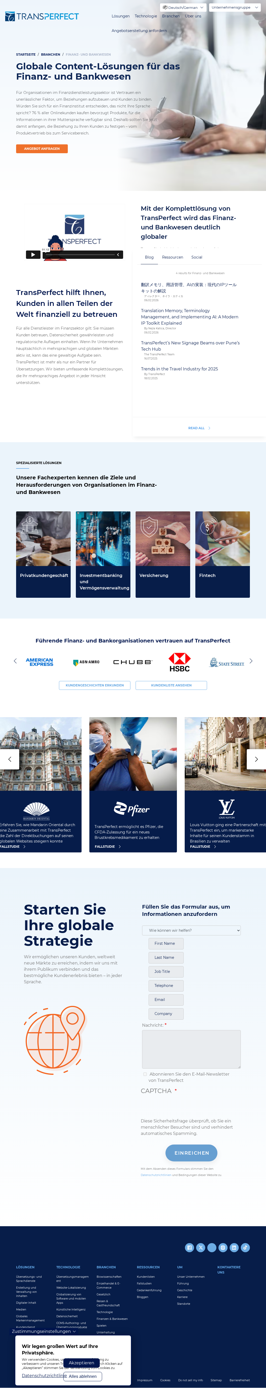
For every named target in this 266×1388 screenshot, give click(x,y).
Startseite (26, 54)
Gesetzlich (103, 1294)
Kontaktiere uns (229, 1269)
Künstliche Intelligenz (70, 1309)
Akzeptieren (81, 1362)
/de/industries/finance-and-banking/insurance (160, 517)
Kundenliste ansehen (171, 685)
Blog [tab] (149, 257)
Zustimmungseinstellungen (41, 1331)
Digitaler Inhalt (26, 1303)
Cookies (165, 1380)
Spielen (102, 1325)
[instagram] (223, 1247)
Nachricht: (152, 1025)
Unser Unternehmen (191, 1276)
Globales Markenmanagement (30, 1318)
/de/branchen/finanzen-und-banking (220, 517)
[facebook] (189, 1247)
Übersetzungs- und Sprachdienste (29, 1279)
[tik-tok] (245, 1247)
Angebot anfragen (42, 149)
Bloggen (142, 1297)
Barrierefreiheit (240, 1380)
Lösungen (121, 16)
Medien (21, 1309)
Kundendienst (25, 1327)
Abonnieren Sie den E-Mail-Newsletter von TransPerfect (189, 1077)
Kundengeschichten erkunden (95, 685)
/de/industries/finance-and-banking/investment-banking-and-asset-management (103, 524)
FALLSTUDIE (200, 847)
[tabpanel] (133, 95)
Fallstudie (105, 847)
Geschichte (184, 1290)
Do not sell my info (190, 1380)
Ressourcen (148, 1267)
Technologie (146, 16)
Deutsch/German (183, 7)
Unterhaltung (106, 1332)
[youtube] (211, 1247)
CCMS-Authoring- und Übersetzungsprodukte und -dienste (71, 1327)
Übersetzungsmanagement (72, 1279)
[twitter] (200, 1247)
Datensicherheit (67, 1316)
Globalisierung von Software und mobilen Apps (71, 1299)
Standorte (183, 1304)
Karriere (182, 1297)
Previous (16, 660)
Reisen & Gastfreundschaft (108, 1303)
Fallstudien (144, 1283)
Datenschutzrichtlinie (44, 1375)
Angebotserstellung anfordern (139, 31)
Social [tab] (196, 257)
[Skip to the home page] (42, 16)
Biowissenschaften (109, 1276)
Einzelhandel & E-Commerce (108, 1285)
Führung (183, 1283)
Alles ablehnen (83, 1376)
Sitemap (216, 1380)
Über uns (193, 16)
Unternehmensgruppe (231, 7)
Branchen (171, 16)
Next (249, 660)
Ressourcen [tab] (172, 257)
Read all (196, 428)
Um (179, 1267)
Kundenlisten (146, 1276)
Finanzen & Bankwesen (112, 1319)
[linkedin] (234, 1247)
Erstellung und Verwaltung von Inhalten (26, 1292)
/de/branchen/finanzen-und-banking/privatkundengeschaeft (43, 524)
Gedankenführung (149, 1290)
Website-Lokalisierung (71, 1287)
